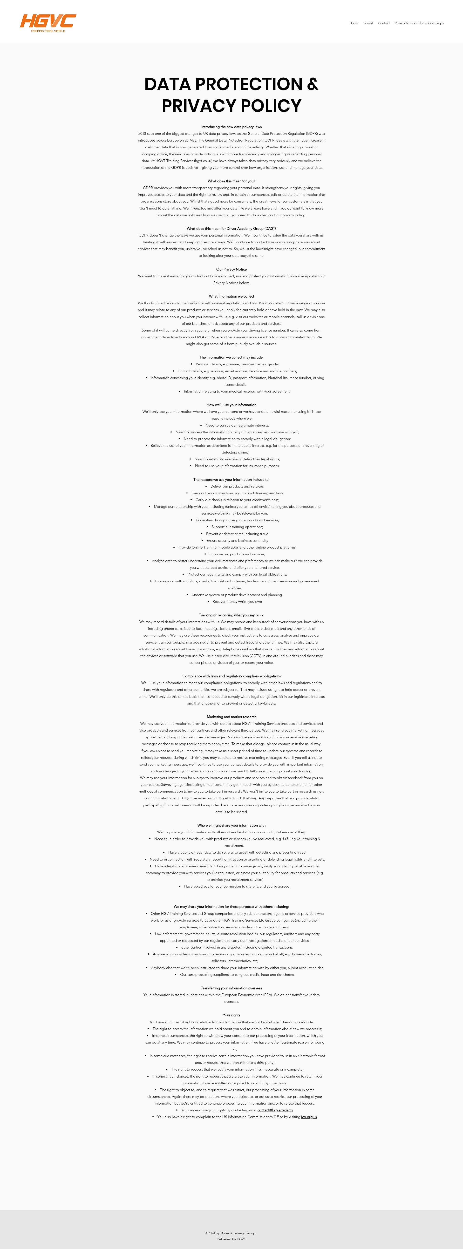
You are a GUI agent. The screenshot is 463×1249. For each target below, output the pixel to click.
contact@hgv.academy (275, 1110)
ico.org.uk (309, 1116)
